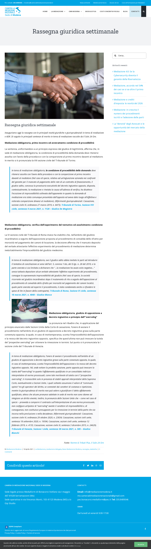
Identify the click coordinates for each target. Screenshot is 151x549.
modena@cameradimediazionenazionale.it (38, 3)
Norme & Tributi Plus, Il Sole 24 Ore (87, 442)
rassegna (85, 449)
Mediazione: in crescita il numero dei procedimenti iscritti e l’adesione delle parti (129, 113)
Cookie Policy (20, 533)
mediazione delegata (54, 449)
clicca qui (77, 546)
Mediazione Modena (13, 449)
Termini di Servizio (33, 533)
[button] (143, 11)
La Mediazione (40, 449)
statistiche (93, 449)
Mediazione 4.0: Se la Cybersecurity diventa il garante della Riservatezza (127, 75)
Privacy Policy (9, 533)
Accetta (141, 544)
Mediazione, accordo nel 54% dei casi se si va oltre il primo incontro (128, 89)
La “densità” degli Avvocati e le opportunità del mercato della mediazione (129, 127)
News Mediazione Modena (72, 449)
